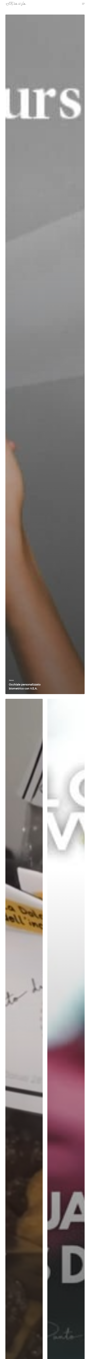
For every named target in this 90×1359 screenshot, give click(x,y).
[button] (83, 4)
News (11, 680)
